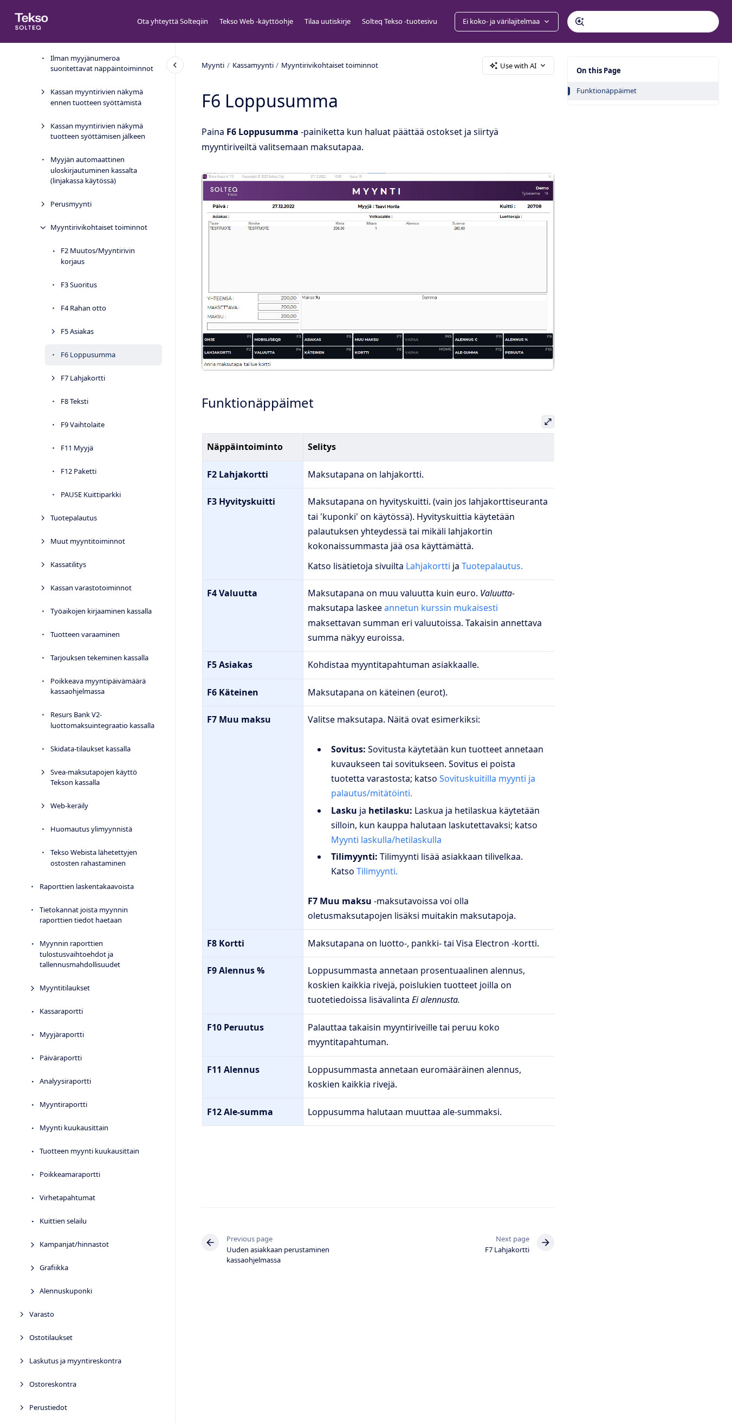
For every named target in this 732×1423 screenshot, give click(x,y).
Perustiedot (48, 1407)
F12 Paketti (78, 471)
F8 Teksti (74, 401)
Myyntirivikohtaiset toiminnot (98, 227)
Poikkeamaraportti (70, 1174)
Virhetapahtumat (67, 1197)
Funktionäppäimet (606, 90)
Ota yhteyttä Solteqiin (172, 21)
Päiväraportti (61, 1058)
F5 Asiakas (77, 331)
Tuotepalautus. (492, 566)
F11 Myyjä (77, 448)
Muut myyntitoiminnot (87, 541)
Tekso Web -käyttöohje (256, 21)
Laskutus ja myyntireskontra (75, 1361)
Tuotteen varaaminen (85, 634)
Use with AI (518, 65)
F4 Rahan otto (83, 308)
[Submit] (579, 21)
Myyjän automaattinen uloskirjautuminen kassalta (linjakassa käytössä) (93, 169)
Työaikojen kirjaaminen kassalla (101, 611)
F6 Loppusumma (88, 354)
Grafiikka (54, 1267)
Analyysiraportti (65, 1081)
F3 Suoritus (79, 284)
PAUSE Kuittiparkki (91, 494)
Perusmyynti (71, 204)
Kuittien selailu (63, 1221)
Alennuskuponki (66, 1291)
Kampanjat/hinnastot (74, 1244)
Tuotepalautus (73, 518)
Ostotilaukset (51, 1337)
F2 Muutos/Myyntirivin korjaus (98, 256)
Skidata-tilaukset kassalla (90, 749)
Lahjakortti (428, 566)
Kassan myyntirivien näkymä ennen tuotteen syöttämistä (96, 97)
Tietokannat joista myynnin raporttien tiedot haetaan (84, 915)
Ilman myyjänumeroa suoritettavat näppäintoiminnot (101, 63)
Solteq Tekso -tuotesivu (399, 21)
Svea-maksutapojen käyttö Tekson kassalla (93, 777)
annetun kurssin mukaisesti (441, 608)
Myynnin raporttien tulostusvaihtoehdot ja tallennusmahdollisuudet (80, 953)
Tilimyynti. (376, 871)
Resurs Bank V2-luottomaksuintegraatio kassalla (102, 720)
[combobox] (643, 21)
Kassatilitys (68, 564)
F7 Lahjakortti (83, 378)
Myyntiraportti (63, 1104)
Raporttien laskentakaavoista (87, 886)
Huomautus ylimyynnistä (91, 829)
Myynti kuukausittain (74, 1127)
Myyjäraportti (62, 1034)
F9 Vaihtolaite (83, 424)
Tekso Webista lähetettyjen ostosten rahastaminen (93, 857)
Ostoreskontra (52, 1384)
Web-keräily (69, 805)
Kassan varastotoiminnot (91, 588)
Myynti (213, 65)
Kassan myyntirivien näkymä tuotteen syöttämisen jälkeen (97, 131)
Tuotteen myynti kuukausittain (89, 1151)
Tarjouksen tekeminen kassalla (99, 657)
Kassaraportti (61, 1011)
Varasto (41, 1314)
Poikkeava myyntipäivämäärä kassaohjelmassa (98, 686)
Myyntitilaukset (65, 988)
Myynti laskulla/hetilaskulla (386, 840)
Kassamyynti (253, 65)
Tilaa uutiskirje (328, 21)
